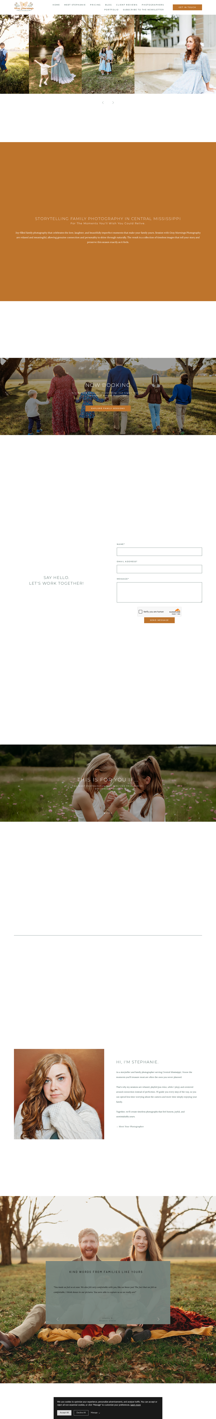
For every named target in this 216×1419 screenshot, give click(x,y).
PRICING (95, 5)
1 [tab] (104, 813)
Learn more (135, 1405)
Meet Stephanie (75, 5)
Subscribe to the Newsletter (143, 10)
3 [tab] (109, 813)
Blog (108, 5)
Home (56, 5)
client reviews (126, 5)
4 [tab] (111, 813)
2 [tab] (106, 813)
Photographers (153, 5)
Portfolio (111, 10)
